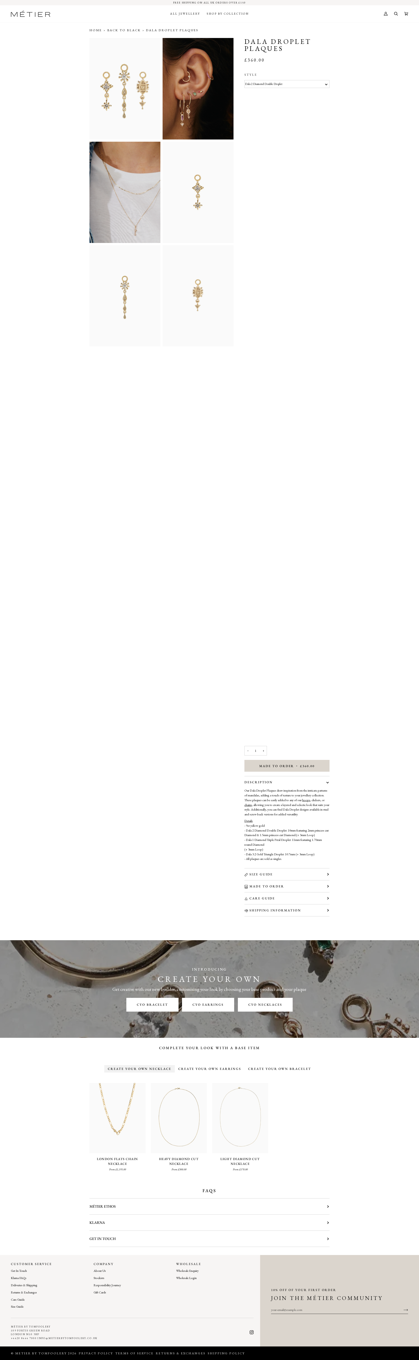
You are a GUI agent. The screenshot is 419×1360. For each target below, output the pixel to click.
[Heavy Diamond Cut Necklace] (179, 1118)
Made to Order (266, 886)
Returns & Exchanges (24, 1292)
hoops (306, 800)
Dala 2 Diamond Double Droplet (263, 84)
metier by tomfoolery (41, 1353)
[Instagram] (252, 1332)
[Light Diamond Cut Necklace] (240, 1118)
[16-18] (179, 1118)
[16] (117, 1118)
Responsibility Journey (107, 1285)
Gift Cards (100, 1292)
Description (258, 782)
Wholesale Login (186, 1278)
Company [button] (104, 1264)
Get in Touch (102, 1238)
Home (95, 30)
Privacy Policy (96, 1353)
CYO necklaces (265, 1004)
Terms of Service (134, 1353)
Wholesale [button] (188, 1264)
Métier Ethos (102, 1206)
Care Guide (262, 898)
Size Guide (261, 874)
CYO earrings (208, 1004)
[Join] (402, 1309)
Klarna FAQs (18, 1278)
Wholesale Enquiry (187, 1271)
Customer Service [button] (31, 1264)
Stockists (99, 1278)
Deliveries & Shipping (24, 1285)
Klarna (97, 1222)
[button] (185, 13)
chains (248, 805)
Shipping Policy (226, 1353)
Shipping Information (275, 910)
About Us (100, 1271)
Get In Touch (19, 1271)
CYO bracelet (152, 1004)
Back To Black (124, 30)
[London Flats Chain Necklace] (117, 1118)
